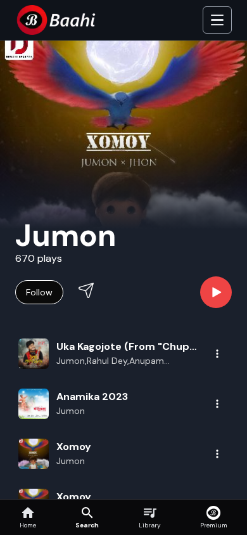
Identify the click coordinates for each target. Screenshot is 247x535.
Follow (39, 292)
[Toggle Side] (217, 20)
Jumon (70, 410)
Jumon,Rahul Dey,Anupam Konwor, (110, 361)
